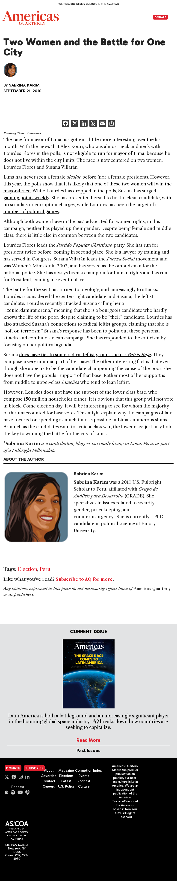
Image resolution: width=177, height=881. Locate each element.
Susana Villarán (69, 259)
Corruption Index (88, 770)
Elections (66, 776)
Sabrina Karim (24, 85)
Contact (48, 781)
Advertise (48, 776)
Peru (45, 569)
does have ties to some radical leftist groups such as (85, 354)
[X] (74, 124)
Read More (88, 740)
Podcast (17, 787)
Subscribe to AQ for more (84, 579)
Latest (66, 781)
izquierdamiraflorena (27, 310)
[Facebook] (65, 124)
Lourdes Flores (19, 245)
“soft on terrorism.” (23, 331)
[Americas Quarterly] (30, 17)
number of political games (31, 211)
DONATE (160, 17)
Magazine (66, 770)
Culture (84, 786)
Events (84, 776)
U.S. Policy (66, 786)
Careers (49, 786)
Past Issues (88, 750)
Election (27, 569)
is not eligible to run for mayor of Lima (102, 153)
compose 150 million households (38, 399)
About (49, 770)
